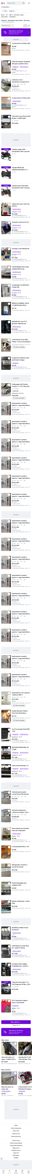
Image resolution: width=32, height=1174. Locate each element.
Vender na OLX (16, 1133)
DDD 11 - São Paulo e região (16, 14)
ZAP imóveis (16, 1155)
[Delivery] (5, 32)
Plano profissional (16, 1136)
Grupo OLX (16, 1153)
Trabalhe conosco (16, 1150)
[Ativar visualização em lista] (25, 25)
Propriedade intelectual (16, 1145)
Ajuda (16, 1125)
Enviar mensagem (20, 347)
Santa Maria (12, 16)
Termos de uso (16, 1140)
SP (7, 14)
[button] (16, 3)
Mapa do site (16, 1148)
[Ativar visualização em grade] (29, 25)
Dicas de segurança (16, 1128)
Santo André (4, 16)
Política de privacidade (16, 1143)
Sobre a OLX (16, 1131)
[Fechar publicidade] (1, 1158)
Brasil (2, 14)
